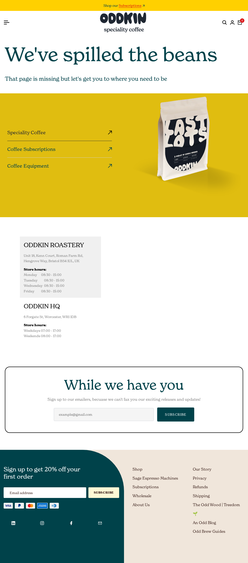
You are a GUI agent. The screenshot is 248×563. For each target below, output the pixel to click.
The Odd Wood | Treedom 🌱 (216, 509)
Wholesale (141, 495)
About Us (141, 504)
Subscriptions (130, 5)
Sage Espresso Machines (155, 478)
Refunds (200, 486)
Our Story (202, 469)
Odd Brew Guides (209, 531)
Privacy (200, 478)
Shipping (201, 495)
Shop (137, 469)
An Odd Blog (204, 522)
